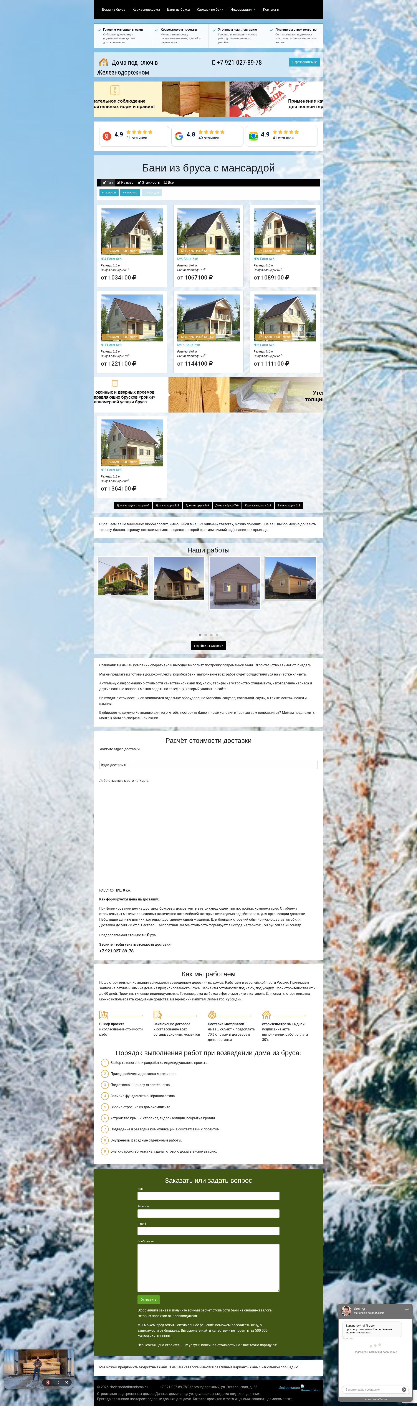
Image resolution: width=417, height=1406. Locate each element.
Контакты (271, 9)
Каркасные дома (146, 9)
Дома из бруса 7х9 (227, 505)
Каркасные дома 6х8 (258, 505)
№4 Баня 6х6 (111, 259)
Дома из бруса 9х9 (197, 505)
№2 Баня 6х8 (111, 470)
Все (170, 182)
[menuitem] (113, 9)
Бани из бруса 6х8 (289, 505)
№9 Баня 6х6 (264, 259)
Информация (241, 9)
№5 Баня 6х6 (264, 345)
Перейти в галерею (208, 646)
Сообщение (145, 1241)
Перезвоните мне (304, 62)
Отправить (148, 1299)
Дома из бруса (114, 9)
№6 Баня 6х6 (187, 259)
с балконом (130, 192)
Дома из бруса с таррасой (133, 505)
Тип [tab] (109, 182)
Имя (140, 1189)
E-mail (141, 1224)
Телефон (143, 1206)
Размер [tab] (126, 182)
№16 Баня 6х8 (188, 345)
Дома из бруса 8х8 (167, 505)
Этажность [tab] (150, 182)
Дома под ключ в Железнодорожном (127, 67)
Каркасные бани (210, 9)
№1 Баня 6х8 (111, 345)
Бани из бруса (178, 9)
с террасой (109, 192)
